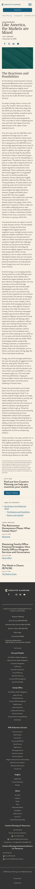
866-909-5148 (22, 621)
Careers (17, 801)
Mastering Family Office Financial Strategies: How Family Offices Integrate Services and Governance (16, 548)
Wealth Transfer (17, 704)
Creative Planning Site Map (17, 820)
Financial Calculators (17, 782)
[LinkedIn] (20, 595)
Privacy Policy (17, 878)
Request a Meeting (18, 616)
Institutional (17, 769)
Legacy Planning (17, 695)
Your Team (17, 795)
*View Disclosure (17, 648)
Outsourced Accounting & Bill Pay (17, 716)
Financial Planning (17, 673)
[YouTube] (24, 595)
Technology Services (17, 750)
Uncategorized (18, 15)
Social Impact (17, 720)
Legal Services (17, 747)
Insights (17, 775)
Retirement (6, 537)
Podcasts (17, 785)
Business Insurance (17, 753)
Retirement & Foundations (17, 762)
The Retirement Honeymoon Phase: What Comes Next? (16, 528)
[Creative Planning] (11, 4)
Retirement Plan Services (17, 766)
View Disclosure (7, 853)
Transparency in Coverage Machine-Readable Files (17, 842)
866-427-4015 (26, 624)
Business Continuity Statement (17, 833)
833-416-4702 (23, 628)
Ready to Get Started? (15, 515)
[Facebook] (9, 595)
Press (17, 804)
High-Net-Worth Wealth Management (17, 660)
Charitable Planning (17, 698)
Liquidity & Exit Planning (17, 710)
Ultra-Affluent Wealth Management (17, 657)
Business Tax (17, 738)
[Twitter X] (12, 595)
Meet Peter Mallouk (17, 807)
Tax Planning (17, 666)
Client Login (17, 632)
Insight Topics (17, 779)
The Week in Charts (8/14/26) (13, 567)
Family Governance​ (17, 707)
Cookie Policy (17, 883)
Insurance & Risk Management (17, 679)
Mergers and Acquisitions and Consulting (17, 759)
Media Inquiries (17, 813)
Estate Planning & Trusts (17, 669)
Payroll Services (17, 744)
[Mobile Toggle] (30, 4)
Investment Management (17, 663)
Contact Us (17, 817)
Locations (17, 798)
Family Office (7, 558)
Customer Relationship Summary (19, 839)
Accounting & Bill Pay (18, 741)
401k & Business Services (17, 727)
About (17, 791)
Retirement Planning (17, 676)
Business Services (17, 732)
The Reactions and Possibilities (18, 512)
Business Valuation (17, 713)
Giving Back (17, 810)
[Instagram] (16, 595)
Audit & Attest (17, 735)
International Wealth (18, 636)
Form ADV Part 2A (19, 836)
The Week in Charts (9, 574)
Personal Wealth (17, 653)
